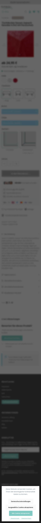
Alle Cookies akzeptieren (21, 513)
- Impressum (15, 518)
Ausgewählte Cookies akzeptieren (20, 507)
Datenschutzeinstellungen (20, 501)
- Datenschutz (26, 518)
